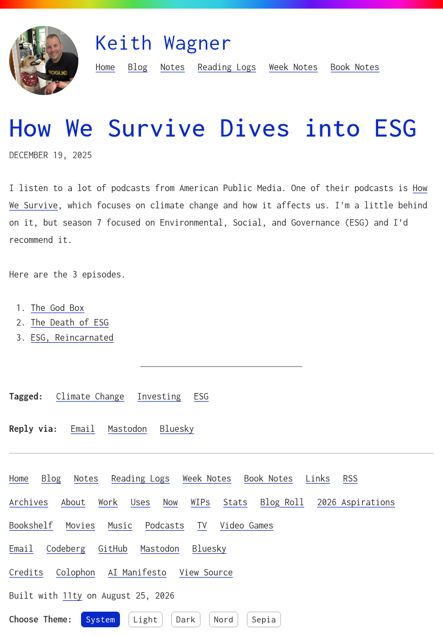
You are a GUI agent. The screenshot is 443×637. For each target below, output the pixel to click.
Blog (137, 67)
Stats (235, 502)
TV (202, 525)
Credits (26, 572)
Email (83, 428)
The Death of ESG (70, 322)
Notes (172, 67)
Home (105, 67)
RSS (350, 478)
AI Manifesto (137, 572)
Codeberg (65, 548)
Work (108, 502)
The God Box (57, 307)
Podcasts (164, 525)
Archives (28, 502)
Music (120, 525)
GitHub (112, 548)
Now (170, 502)
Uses (140, 502)
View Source (206, 572)
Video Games (246, 525)
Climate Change (90, 396)
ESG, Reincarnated (72, 337)
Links (318, 478)
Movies (80, 525)
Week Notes (293, 67)
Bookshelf (31, 525)
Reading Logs (227, 67)
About (73, 502)
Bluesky (177, 428)
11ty (72, 595)
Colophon (75, 572)
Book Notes (355, 67)
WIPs (200, 502)
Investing (159, 396)
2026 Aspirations (356, 502)
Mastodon (127, 428)
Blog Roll (282, 502)
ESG (201, 396)
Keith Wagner (164, 42)
